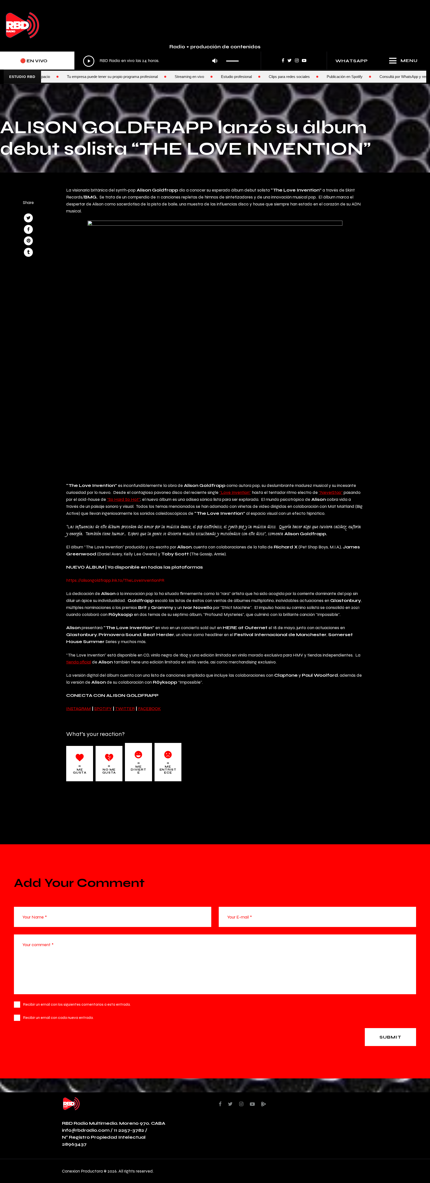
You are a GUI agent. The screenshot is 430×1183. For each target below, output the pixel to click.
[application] (162, 61)
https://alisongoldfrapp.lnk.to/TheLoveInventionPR (115, 580)
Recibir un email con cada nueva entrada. (58, 1017)
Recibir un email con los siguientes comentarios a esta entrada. (77, 1004)
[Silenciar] (214, 61)
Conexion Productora (82, 1171)
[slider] (233, 59)
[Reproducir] (88, 61)
